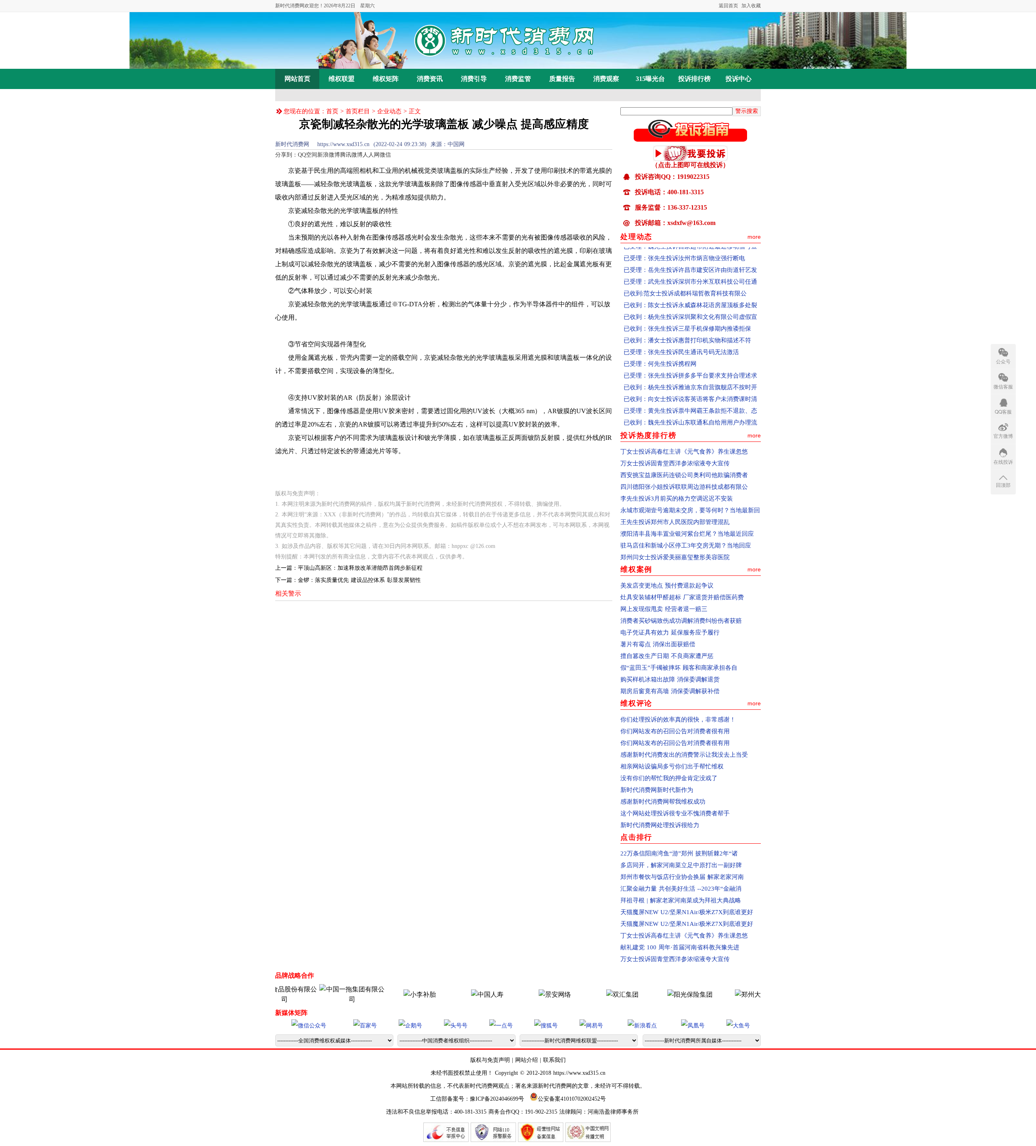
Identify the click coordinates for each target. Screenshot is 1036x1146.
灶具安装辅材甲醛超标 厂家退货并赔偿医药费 (682, 597)
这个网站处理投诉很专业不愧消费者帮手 (675, 813)
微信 (385, 155)
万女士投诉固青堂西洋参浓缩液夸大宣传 (675, 463)
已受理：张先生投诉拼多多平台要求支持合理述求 (690, 359)
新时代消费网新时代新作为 (656, 790)
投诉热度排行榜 (648, 435)
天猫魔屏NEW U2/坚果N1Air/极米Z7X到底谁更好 (686, 912)
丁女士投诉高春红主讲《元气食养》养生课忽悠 (684, 451)
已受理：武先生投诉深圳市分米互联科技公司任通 (690, 265)
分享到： (286, 155)
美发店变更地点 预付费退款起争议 (666, 585)
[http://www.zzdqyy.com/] (731, 994)
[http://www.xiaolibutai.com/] (393, 994)
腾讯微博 (351, 155)
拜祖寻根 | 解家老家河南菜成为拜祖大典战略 (680, 900)
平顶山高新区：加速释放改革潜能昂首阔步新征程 (360, 568)
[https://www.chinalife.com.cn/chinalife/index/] (461, 994)
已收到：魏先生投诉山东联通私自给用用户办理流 (690, 406)
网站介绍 (526, 1060)
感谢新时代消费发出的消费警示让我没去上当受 (684, 754)
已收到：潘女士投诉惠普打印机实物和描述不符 (687, 323)
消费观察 (606, 78)
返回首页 (728, 5)
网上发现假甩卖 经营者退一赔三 (663, 609)
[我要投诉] (690, 159)
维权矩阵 (386, 78)
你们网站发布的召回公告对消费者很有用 (675, 731)
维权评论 (636, 703)
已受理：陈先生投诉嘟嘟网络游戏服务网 (678, 417)
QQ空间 (307, 155)
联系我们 (554, 1060)
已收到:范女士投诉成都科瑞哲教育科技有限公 (685, 277)
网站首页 (297, 78)
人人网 (371, 155)
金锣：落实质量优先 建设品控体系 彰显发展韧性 (359, 580)
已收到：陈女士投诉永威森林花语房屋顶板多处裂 (690, 288)
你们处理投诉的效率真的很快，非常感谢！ (678, 719)
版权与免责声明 (491, 1060)
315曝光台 (650, 78)
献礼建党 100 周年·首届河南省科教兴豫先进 (679, 947)
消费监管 (518, 78)
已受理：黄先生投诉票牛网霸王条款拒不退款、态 (690, 394)
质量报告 (562, 78)
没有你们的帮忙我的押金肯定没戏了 (669, 778)
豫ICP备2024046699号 (497, 1099)
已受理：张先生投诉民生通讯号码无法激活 (681, 335)
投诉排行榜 (694, 78)
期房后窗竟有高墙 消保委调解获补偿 (670, 691)
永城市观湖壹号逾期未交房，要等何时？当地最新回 (690, 510)
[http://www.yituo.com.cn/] (326, 999)
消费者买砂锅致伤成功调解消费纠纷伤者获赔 (681, 621)
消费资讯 (430, 78)
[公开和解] (690, 139)
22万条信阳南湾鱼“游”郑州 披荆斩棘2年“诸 (679, 853)
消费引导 (474, 78)
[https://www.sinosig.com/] (663, 994)
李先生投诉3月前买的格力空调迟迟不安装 (676, 498)
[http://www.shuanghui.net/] (596, 994)
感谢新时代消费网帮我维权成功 (662, 801)
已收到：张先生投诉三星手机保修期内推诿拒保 (687, 312)
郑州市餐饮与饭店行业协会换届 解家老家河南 (682, 877)
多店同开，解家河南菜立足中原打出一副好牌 (681, 865)
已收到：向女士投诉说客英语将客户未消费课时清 (690, 382)
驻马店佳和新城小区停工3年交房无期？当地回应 (685, 545)
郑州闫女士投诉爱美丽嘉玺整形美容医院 (675, 557)
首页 (332, 111)
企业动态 (389, 111)
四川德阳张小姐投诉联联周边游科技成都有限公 (684, 487)
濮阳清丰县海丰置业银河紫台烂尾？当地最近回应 (687, 534)
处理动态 (636, 237)
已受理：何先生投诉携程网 (660, 347)
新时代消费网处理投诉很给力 (659, 825)
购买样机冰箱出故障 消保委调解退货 (670, 679)
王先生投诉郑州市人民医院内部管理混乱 (675, 522)
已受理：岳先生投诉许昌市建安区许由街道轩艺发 (690, 253)
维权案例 (636, 569)
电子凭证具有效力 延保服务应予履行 (670, 632)
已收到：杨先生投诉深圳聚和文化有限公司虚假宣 (690, 300)
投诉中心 (739, 78)
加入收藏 (751, 5)
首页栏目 (358, 111)
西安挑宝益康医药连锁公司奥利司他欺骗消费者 (684, 475)
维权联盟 (342, 78)
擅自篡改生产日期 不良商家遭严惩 (666, 656)
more (754, 236)
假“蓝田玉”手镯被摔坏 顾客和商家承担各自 (678, 667)
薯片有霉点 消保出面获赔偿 (657, 644)
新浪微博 (328, 155)
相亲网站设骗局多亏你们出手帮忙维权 (672, 766)
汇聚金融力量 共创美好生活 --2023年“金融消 (680, 888)
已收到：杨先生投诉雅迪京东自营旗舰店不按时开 (690, 370)
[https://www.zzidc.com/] (528, 994)
